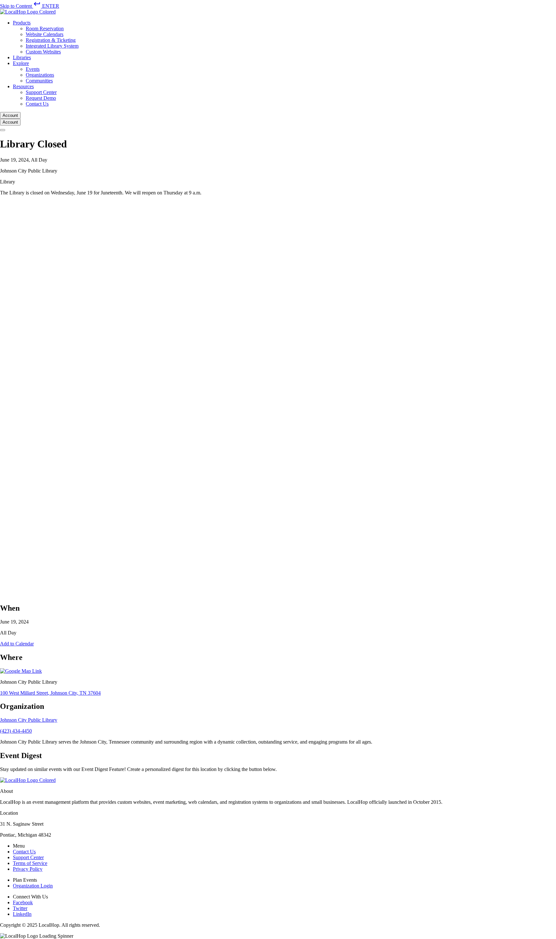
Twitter (20, 908)
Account (10, 115)
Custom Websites (43, 51)
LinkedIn (22, 914)
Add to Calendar (17, 643)
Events (33, 69)
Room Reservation (45, 28)
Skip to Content (29, 6)
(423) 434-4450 (16, 731)
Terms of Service (30, 863)
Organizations (40, 75)
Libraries (22, 57)
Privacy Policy (27, 869)
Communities (39, 80)
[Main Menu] (2, 130)
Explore (21, 63)
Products (22, 22)
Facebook (23, 902)
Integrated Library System (52, 46)
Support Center (41, 92)
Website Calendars (44, 34)
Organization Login (33, 885)
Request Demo (41, 98)
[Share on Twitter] (193, 593)
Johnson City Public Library (28, 720)
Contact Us (37, 104)
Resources (23, 86)
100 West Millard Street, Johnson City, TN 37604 (50, 693)
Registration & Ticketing (51, 40)
